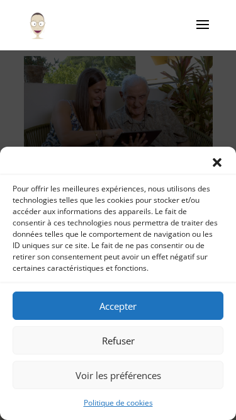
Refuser (118, 340)
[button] (217, 162)
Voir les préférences (118, 375)
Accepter (118, 306)
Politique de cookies (118, 402)
